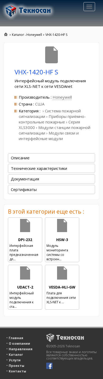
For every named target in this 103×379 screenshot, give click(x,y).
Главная (16, 338)
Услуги (15, 360)
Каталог (16, 354)
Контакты (17, 371)
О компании (19, 343)
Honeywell (62, 97)
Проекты (16, 365)
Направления (20, 349)
